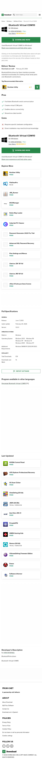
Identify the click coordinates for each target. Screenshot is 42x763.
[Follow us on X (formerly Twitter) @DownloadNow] (7, 746)
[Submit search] (14, 14)
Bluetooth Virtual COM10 (22, 26)
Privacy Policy (6, 722)
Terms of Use (6, 725)
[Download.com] (6, 15)
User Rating (12, 33)
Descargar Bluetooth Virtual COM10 (14, 383)
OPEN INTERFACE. (9, 653)
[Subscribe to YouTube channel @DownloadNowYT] (11, 746)
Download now (22, 40)
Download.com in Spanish (10, 712)
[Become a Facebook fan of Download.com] (3, 746)
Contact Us (5, 709)
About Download (7, 702)
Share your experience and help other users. (17, 48)
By (15, 31)
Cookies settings (7, 736)
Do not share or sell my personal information (15, 732)
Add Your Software (8, 705)
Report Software (22, 371)
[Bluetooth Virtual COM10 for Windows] (4, 29)
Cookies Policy (6, 729)
